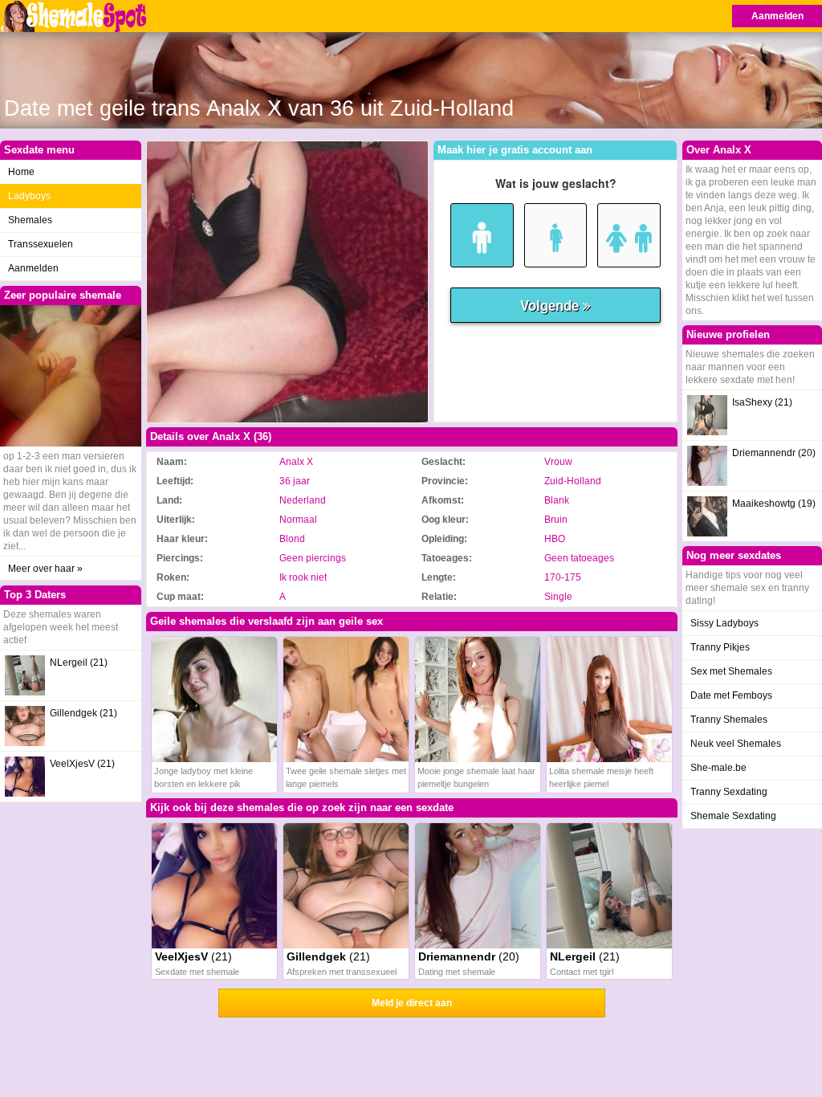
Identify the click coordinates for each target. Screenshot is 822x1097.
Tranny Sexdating (728, 791)
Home (21, 171)
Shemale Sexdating (733, 816)
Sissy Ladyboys (724, 623)
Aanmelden (777, 16)
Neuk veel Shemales (735, 743)
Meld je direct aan (412, 1003)
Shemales (30, 220)
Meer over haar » (45, 568)
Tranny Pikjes (720, 647)
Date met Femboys (731, 695)
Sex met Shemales (731, 671)
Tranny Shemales (728, 719)
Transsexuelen (40, 244)
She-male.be (718, 767)
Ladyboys (29, 196)
